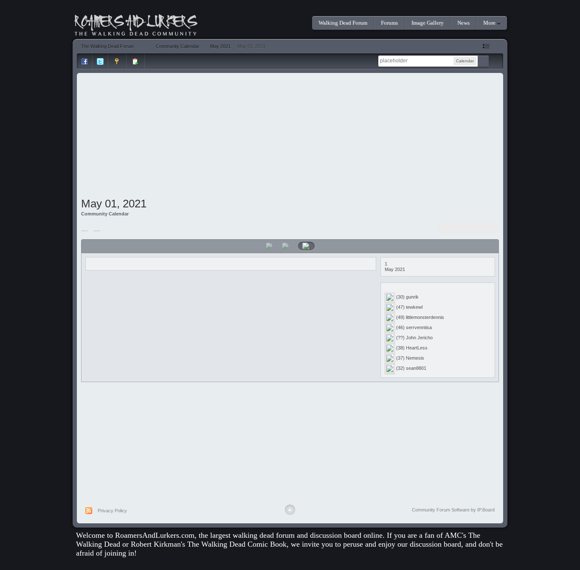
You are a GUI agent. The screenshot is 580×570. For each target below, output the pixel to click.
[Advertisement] (290, 136)
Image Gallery (427, 23)
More (490, 23)
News (463, 23)
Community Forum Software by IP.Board (453, 509)
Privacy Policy (112, 510)
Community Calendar (105, 213)
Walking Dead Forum (342, 23)
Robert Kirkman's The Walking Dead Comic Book (209, 544)
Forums (389, 23)
